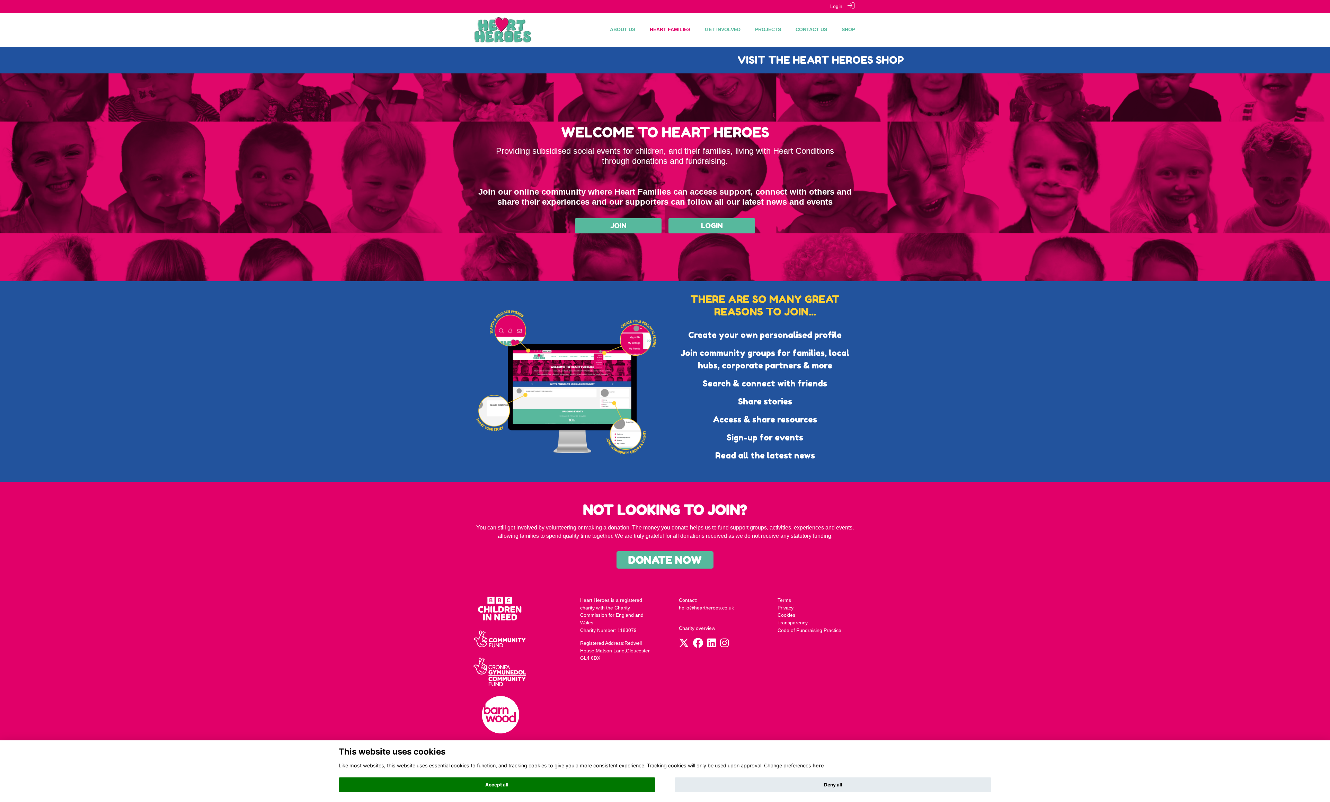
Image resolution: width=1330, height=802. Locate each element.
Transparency (793, 622)
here (818, 765)
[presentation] (272, 63)
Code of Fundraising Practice (809, 630)
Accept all (496, 784)
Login (836, 6)
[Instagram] (724, 645)
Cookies (786, 615)
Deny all (833, 784)
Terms (784, 600)
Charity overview (697, 628)
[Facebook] (698, 645)
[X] (684, 645)
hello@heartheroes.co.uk (706, 608)
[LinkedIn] (711, 645)
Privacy (785, 608)
